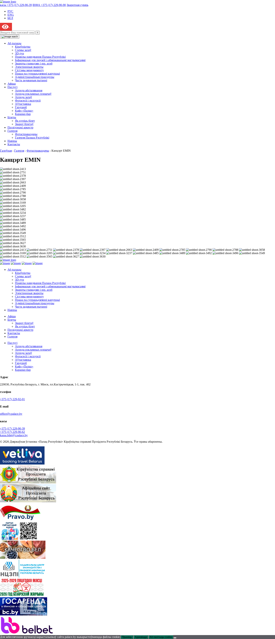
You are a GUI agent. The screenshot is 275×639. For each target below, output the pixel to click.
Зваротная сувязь (77, 5)
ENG (10, 14)
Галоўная (6, 150)
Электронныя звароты (29, 66)
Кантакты (13, 144)
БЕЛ (10, 18)
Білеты (11, 117)
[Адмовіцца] (174, 637)
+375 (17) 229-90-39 (12, 428)
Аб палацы (14, 43)
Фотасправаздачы (26, 134)
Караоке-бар (23, 114)
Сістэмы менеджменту (29, 70)
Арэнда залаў (23, 97)
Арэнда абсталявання (28, 90)
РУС (10, 11)
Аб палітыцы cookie (161, 637)
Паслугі (12, 87)
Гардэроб (21, 107)
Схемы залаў (23, 50)
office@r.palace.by (11, 413)
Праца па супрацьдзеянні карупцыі (37, 73)
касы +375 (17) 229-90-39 (16, 5)
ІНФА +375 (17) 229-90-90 (49, 5)
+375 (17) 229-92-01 (12, 399)
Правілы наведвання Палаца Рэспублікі (40, 56)
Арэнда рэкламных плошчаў (33, 93)
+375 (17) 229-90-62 (12, 431)
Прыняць (127, 637)
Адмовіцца (141, 637)
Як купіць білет (25, 120)
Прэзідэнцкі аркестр (20, 127)
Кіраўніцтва (22, 46)
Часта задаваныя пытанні (31, 80)
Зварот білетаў (24, 124)
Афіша (11, 83)
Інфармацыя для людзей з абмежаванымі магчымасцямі (50, 60)
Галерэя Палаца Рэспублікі (32, 137)
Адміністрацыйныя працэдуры (34, 77)
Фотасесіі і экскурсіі (28, 100)
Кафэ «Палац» (24, 110)
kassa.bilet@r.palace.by (14, 435)
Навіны (12, 140)
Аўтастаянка (23, 103)
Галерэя (12, 130)
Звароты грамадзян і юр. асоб (33, 63)
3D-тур (19, 53)
